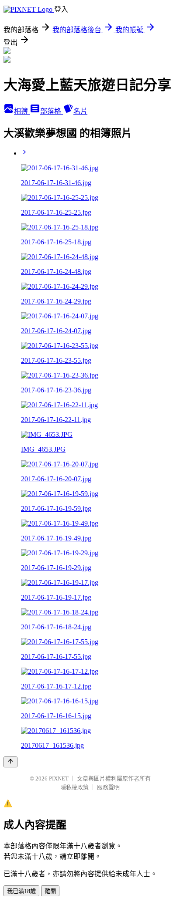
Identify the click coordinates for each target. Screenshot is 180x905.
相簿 (22, 111)
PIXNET (59, 778)
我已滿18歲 (21, 891)
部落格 (51, 111)
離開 (50, 891)
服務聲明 (108, 787)
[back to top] (10, 761)
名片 (80, 111)
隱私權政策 (74, 787)
